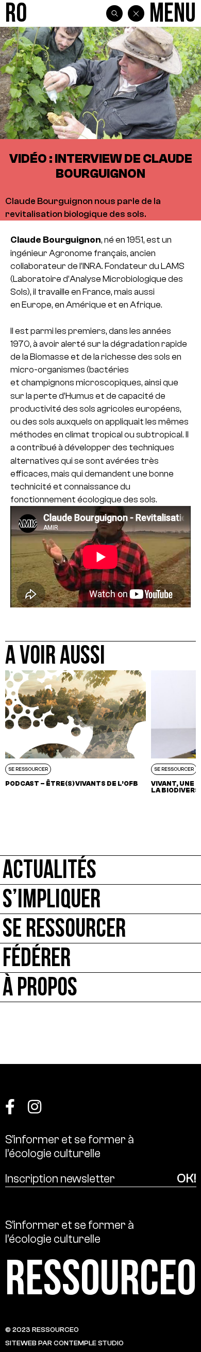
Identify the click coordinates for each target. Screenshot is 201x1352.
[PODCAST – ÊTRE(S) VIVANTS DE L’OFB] (75, 731)
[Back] (136, 13)
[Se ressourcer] (100, 928)
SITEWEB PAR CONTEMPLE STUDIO (64, 1343)
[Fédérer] (100, 958)
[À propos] (100, 987)
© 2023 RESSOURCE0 (42, 1329)
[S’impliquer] (100, 899)
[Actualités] (100, 870)
